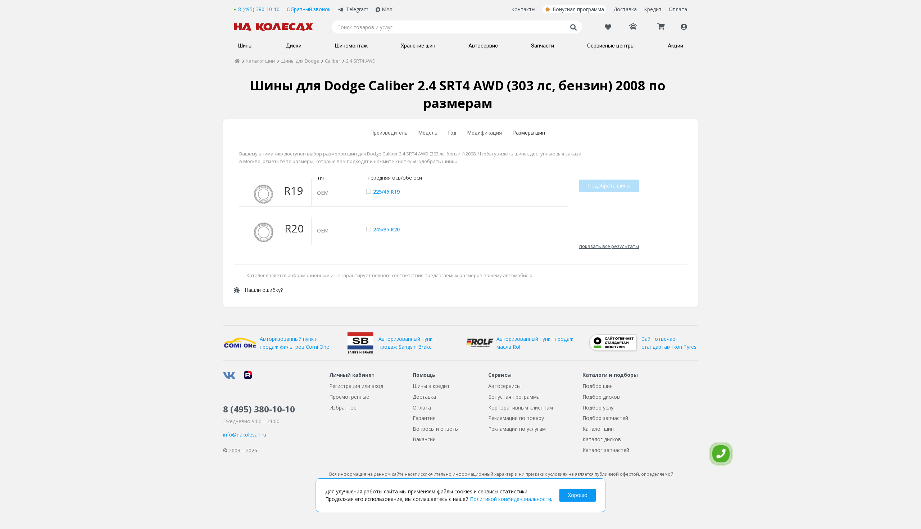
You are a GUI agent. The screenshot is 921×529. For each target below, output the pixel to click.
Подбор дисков (601, 396)
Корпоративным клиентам (520, 407)
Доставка (625, 9)
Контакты (523, 9)
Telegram (357, 9)
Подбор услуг (599, 407)
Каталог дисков (601, 439)
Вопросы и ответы (436, 428)
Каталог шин (598, 428)
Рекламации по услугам (517, 428)
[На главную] (277, 27)
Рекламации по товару (516, 418)
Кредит (653, 9)
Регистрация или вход (356, 386)
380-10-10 (259, 409)
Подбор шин (597, 386)
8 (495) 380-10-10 (259, 9)
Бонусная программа (578, 9)
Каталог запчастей (605, 450)
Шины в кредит (431, 386)
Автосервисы (504, 386)
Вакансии (424, 439)
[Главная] (237, 61)
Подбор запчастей (605, 418)
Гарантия (424, 418)
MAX (387, 9)
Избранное (343, 407)
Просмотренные (349, 396)
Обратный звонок (309, 9)
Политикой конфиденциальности (510, 499)
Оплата (678, 9)
